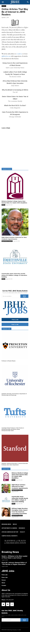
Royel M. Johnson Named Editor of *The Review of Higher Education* (14, 563)
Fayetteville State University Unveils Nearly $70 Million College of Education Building (14, 275)
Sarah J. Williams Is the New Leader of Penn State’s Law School (15, 557)
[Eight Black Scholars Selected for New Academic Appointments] (15, 222)
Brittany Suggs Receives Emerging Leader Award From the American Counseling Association (20, 511)
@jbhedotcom (6, 56)
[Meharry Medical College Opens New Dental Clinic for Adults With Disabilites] (15, 185)
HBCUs (3, 204)
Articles (4, 6)
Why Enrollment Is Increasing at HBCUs (15, 90)
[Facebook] (12, 604)
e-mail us (19, 54)
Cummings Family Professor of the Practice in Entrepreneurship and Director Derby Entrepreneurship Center (13, 429)
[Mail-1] (7, 604)
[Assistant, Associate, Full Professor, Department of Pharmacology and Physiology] (15, 378)
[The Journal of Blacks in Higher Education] (15, 2)
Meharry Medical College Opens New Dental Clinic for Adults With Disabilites (20, 475)
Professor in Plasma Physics (8, 360)
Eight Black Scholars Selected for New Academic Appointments (14, 238)
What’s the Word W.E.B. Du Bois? (15, 105)
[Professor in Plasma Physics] (15, 345)
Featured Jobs (6, 328)
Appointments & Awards (7, 241)
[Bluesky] (3, 604)
